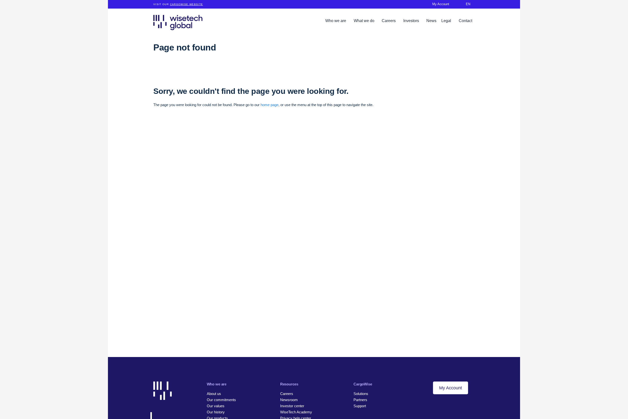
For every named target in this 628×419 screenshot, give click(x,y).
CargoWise (362, 384)
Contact (465, 21)
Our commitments (221, 400)
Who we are (336, 21)
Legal (446, 21)
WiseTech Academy (296, 412)
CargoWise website (186, 4)
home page (269, 105)
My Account (450, 387)
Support (359, 406)
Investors (411, 21)
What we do (364, 21)
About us (214, 394)
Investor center (292, 406)
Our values (215, 406)
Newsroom (289, 400)
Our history (216, 412)
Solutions (360, 394)
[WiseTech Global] (177, 22)
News (431, 21)
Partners (360, 400)
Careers (389, 21)
